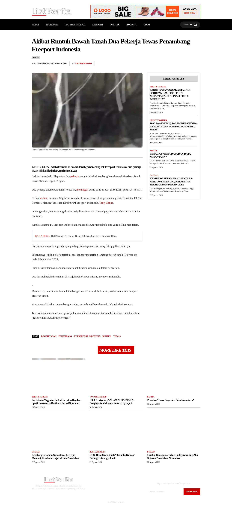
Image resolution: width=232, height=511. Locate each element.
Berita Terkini (158, 87)
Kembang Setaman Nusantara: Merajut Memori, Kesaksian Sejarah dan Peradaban (171, 181)
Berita (36, 57)
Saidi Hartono (83, 63)
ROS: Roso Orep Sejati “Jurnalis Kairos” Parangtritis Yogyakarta (112, 456)
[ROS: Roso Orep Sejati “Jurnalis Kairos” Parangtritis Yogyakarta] (116, 430)
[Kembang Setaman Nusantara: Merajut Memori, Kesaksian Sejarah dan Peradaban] (58, 430)
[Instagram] (55, 494)
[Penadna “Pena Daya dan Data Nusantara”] (173, 375)
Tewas (117, 336)
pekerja (74, 176)
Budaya (151, 452)
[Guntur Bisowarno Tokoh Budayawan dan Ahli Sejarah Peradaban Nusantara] (173, 430)
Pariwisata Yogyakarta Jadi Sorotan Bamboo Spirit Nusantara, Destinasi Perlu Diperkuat (170, 94)
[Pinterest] (190, 64)
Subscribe (191, 491)
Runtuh (106, 336)
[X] (182, 64)
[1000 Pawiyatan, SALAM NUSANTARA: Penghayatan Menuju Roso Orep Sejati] (116, 375)
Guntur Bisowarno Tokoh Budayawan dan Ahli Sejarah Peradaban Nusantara (172, 456)
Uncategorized (158, 120)
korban (44, 198)
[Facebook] (175, 64)
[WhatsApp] (197, 64)
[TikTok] (60, 494)
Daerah (154, 175)
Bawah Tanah (48, 336)
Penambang (65, 336)
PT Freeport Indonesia (87, 336)
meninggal (82, 189)
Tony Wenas (106, 202)
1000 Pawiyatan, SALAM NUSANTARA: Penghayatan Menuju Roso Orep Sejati (174, 126)
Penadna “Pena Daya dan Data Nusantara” (170, 400)
